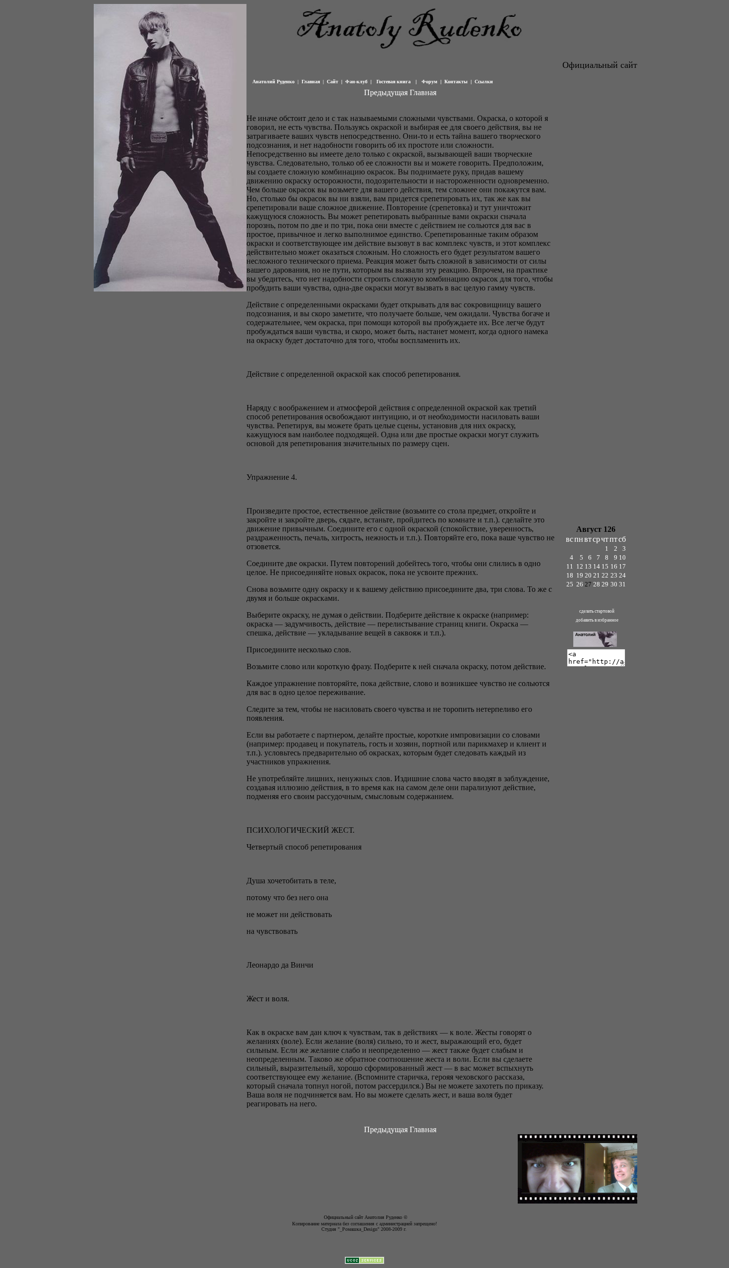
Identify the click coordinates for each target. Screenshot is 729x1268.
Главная (423, 92)
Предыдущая (386, 92)
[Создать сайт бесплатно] (364, 1261)
